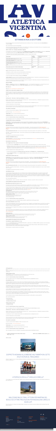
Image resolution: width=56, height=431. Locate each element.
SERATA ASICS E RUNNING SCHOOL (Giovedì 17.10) (41, 333)
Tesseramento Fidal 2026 (9, 419)
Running (33, 1)
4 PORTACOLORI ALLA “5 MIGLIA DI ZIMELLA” (28, 377)
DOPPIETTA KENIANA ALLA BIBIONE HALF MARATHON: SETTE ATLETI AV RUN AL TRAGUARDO (28, 355)
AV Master (30, 418)
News (30, 1)
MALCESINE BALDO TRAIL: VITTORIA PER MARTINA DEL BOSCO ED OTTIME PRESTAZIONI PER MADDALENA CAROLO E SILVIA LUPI (28, 399)
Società (27, 1)
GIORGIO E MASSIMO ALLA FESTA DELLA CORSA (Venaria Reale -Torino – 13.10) (16, 334)
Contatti (48, 1)
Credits (14, 429)
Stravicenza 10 (42, 418)
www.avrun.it (34, 138)
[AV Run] (10, 3)
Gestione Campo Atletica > (21, 422)
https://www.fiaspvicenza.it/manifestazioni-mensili (16, 88)
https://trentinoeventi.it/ (9, 211)
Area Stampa (19, 421)
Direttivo (7, 421)
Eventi (37, 1)
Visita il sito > (30, 421)
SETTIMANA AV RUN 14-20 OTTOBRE (28, 39)
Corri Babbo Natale (42, 419)
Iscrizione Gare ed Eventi (42, 1)
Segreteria (7, 418)
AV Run (7, 424)
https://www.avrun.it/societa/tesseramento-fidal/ (13, 139)
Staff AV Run (8, 420)
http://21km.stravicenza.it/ (17, 323)
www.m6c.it (29, 189)
